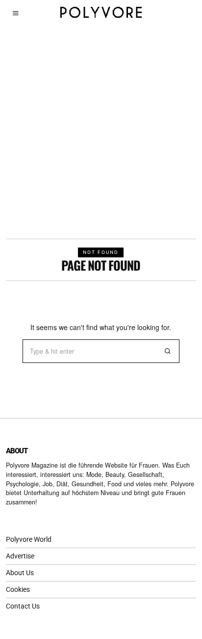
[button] (167, 351)
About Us (20, 573)
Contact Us (23, 606)
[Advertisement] (101, 132)
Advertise (20, 556)
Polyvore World (28, 539)
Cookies (18, 589)
